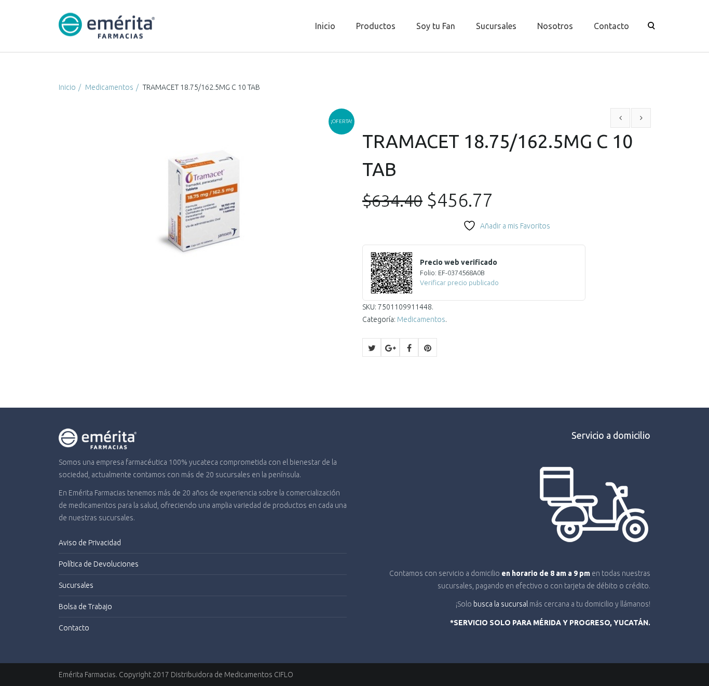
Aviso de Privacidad (90, 543)
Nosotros (555, 26)
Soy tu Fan (435, 26)
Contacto (611, 26)
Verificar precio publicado (459, 282)
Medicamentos (109, 87)
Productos (376, 26)
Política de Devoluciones (99, 564)
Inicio (325, 26)
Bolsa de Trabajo (85, 606)
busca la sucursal (500, 604)
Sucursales (496, 26)
